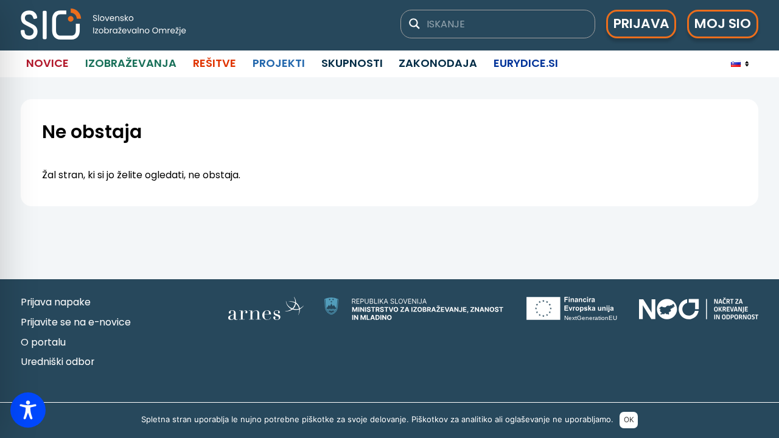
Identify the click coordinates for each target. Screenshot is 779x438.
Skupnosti (352, 63)
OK (629, 419)
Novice (47, 63)
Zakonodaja (438, 63)
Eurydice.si (526, 63)
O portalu (43, 342)
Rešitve (214, 63)
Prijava (641, 23)
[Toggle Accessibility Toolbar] (28, 410)
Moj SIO (722, 23)
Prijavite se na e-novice (76, 322)
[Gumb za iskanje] (414, 23)
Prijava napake (56, 302)
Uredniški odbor (57, 362)
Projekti (279, 63)
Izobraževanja (130, 63)
